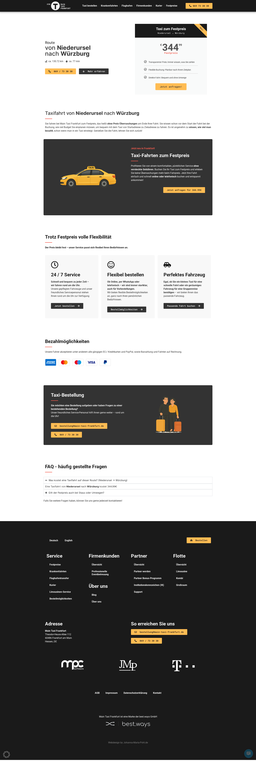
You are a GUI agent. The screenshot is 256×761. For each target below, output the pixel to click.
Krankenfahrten (109, 5)
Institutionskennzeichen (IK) (149, 585)
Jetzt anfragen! (171, 86)
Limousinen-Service (60, 591)
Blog (94, 594)
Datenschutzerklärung (135, 693)
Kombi (179, 578)
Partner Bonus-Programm (147, 578)
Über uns (96, 601)
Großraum (181, 585)
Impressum (111, 693)
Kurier (159, 5)
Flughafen (127, 5)
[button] (6, 754)
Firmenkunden (144, 5)
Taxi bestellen (89, 5)
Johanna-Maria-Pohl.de (135, 742)
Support (138, 591)
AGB (97, 693)
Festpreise (171, 5)
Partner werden (142, 571)
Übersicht (97, 564)
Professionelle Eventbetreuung (100, 573)
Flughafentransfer (59, 578)
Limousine (181, 571)
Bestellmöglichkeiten (60, 598)
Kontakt (157, 693)
